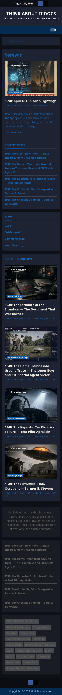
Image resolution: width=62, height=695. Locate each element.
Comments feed (15, 239)
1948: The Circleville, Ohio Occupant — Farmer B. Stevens (29, 486)
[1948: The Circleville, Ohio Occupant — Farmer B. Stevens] (31, 461)
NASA (9, 656)
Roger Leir (12, 662)
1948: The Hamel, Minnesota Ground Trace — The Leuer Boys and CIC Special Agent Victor (29, 168)
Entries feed (12, 232)
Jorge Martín (33, 645)
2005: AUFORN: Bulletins (21, 621)
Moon (48, 650)
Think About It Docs (31, 13)
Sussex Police (14, 668)
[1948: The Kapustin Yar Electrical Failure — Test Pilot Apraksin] (31, 405)
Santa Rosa (30, 662)
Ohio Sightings (15, 296)
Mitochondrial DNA (29, 650)
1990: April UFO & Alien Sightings (30, 101)
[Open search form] (59, 30)
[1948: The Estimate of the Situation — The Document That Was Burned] (31, 282)
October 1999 (25, 656)
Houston (39, 639)
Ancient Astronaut (18, 627)
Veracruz (32, 668)
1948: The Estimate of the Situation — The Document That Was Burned (30, 309)
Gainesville (28, 633)
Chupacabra (41, 627)
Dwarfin (11, 633)
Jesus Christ (13, 645)
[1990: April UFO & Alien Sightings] (31, 78)
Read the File (15, 133)
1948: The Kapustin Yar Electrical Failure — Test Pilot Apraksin (30, 429)
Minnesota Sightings (18, 357)
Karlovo (50, 645)
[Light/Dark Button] (53, 29)
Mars (9, 650)
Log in (9, 226)
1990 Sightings (15, 92)
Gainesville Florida (18, 639)
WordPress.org (14, 245)
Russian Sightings (16, 418)
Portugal (43, 656)
